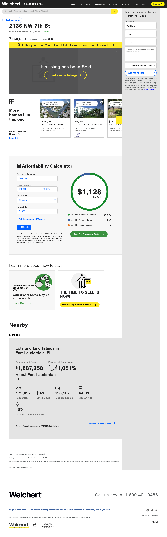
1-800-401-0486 (33, 4)
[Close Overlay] (116, 51)
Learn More (22, 303)
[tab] (14, 335)
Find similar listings (64, 75)
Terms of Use (33, 509)
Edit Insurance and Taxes (31, 219)
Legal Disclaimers (17, 509)
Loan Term (22, 195)
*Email (128, 34)
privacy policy (149, 89)
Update (25, 227)
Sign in (156, 4)
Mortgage (113, 4)
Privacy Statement (50, 509)
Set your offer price (26, 174)
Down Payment (24, 185)
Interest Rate (22, 207)
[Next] (119, 120)
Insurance (126, 4)
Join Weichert (75, 509)
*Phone (129, 42)
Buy (73, 4)
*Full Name (130, 26)
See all (12, 138)
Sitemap (64, 509)
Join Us (145, 4)
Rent (88, 4)
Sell (80, 4)
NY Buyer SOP (103, 509)
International (99, 4)
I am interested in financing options (142, 65)
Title (136, 4)
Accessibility (89, 509)
